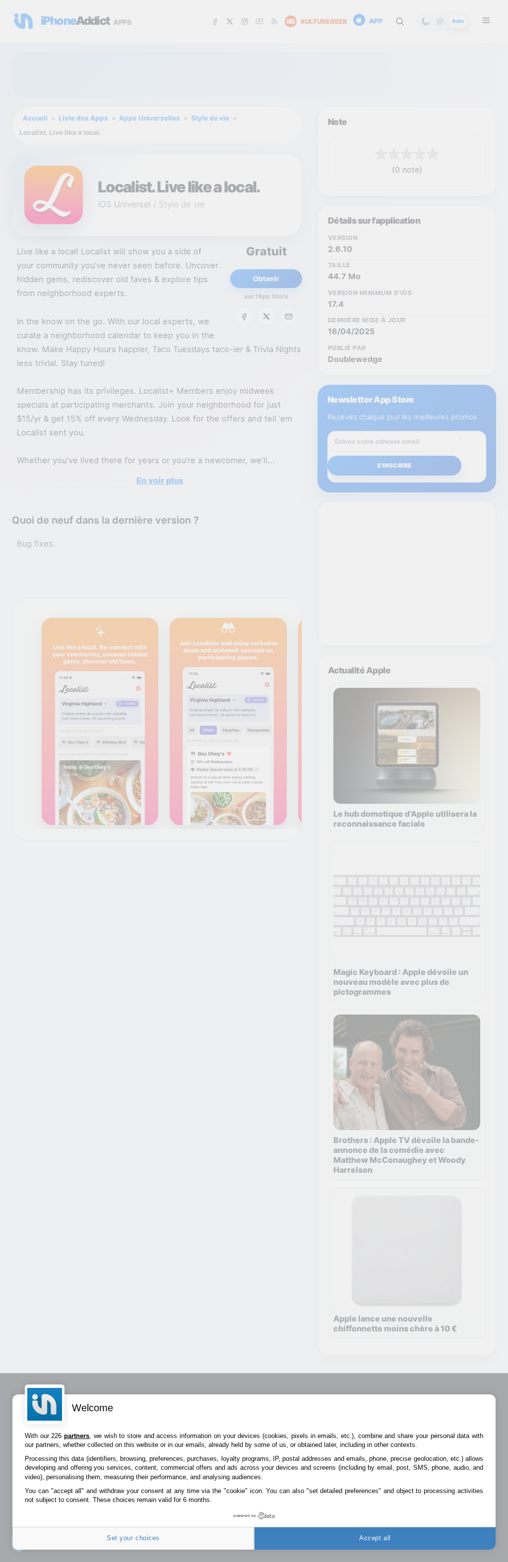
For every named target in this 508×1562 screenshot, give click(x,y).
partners (76, 1436)
